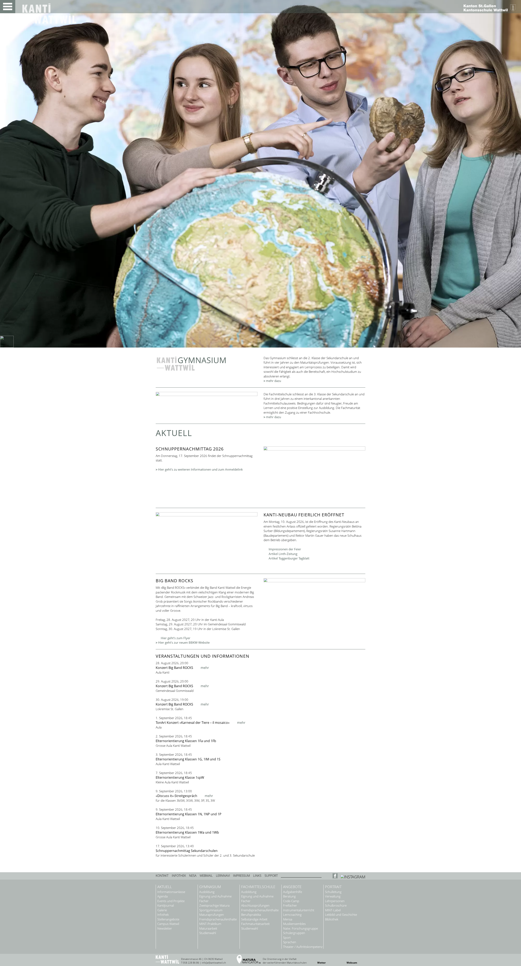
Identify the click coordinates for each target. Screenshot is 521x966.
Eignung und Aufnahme (215, 896)
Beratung (289, 896)
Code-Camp (291, 901)
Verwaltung (332, 896)
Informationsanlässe (171, 892)
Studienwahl (207, 933)
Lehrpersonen (335, 901)
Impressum (241, 875)
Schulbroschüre (336, 905)
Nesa (192, 875)
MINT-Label (333, 910)
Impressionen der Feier (285, 549)
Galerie (162, 910)
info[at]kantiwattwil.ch (214, 962)
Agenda (162, 896)
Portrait (333, 887)
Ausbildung (207, 892)
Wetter (321, 962)
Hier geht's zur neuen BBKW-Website (184, 642)
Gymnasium (210, 887)
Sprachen (289, 942)
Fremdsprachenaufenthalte (218, 919)
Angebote (292, 887)
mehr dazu (273, 381)
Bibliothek (331, 919)
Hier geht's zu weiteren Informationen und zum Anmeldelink (200, 469)
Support (271, 875)
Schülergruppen (294, 933)
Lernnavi (223, 875)
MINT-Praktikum (210, 924)
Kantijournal (165, 905)
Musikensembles (294, 924)
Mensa (287, 919)
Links (257, 875)
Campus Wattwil (168, 924)
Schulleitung (333, 892)
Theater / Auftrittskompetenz (303, 947)
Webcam (352, 962)
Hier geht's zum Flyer (175, 638)
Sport (287, 938)
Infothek (179, 875)
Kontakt (162, 875)
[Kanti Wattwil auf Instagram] (353, 877)
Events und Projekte (171, 901)
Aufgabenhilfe (292, 892)
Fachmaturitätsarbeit (255, 924)
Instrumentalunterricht (298, 910)
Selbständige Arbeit (254, 919)
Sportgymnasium (210, 910)
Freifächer (290, 905)
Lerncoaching (292, 915)
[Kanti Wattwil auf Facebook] (336, 877)
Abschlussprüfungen (255, 905)
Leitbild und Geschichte (341, 915)
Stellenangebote (168, 919)
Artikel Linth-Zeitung (283, 554)
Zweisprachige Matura (214, 905)
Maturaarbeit (208, 928)
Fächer (204, 901)
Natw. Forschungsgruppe (300, 928)
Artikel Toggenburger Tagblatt (289, 558)
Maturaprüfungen (211, 915)
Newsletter (164, 928)
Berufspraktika (251, 915)
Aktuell (164, 887)
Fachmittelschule (258, 887)
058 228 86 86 (191, 962)
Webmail (206, 875)
